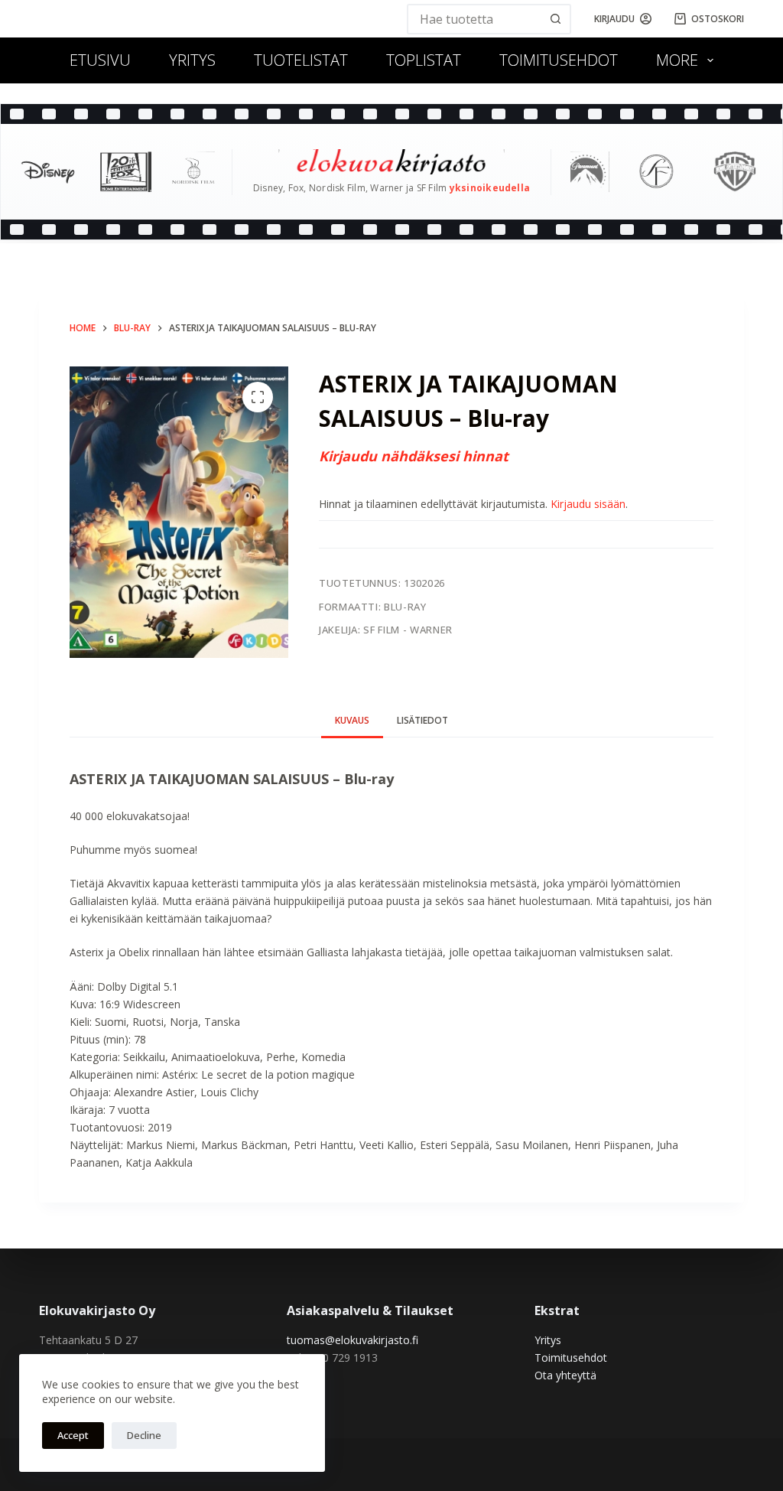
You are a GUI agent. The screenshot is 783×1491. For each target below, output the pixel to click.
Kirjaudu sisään (588, 503)
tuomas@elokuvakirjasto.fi (352, 1340)
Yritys (192, 60)
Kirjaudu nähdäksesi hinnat (413, 456)
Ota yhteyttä (565, 1375)
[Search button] (556, 19)
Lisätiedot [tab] (422, 720)
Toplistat (423, 60)
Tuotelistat (301, 60)
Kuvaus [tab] (352, 720)
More (677, 60)
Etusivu (100, 60)
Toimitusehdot (558, 60)
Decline (144, 1435)
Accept (73, 1435)
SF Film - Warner (407, 629)
